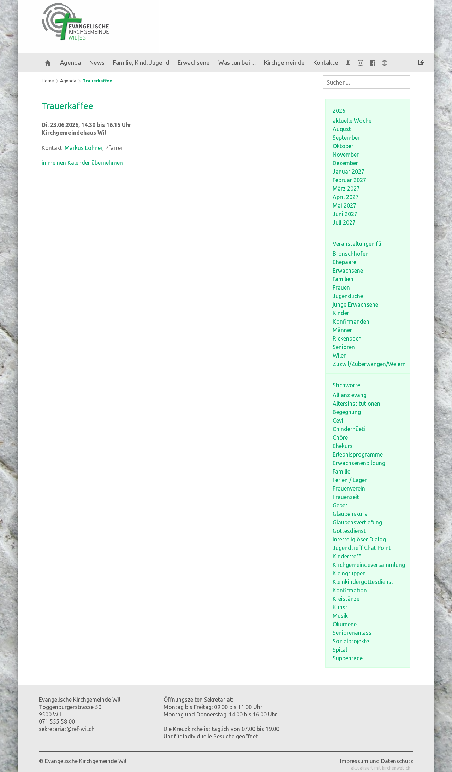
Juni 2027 (345, 214)
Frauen (341, 287)
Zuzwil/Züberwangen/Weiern (369, 364)
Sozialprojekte (351, 641)
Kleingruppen (349, 573)
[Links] (385, 62)
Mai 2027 (344, 205)
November (346, 154)
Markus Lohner (83, 148)
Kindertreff (347, 556)
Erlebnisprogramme (358, 454)
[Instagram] (361, 62)
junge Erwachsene (355, 304)
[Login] (421, 63)
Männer (342, 330)
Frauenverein (349, 488)
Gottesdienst (349, 531)
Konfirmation (350, 590)
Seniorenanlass (352, 632)
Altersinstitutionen (356, 403)
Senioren (344, 347)
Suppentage (348, 658)
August (342, 129)
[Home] (48, 62)
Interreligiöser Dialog (359, 539)
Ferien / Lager (350, 480)
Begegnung (347, 412)
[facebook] (373, 62)
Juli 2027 (344, 222)
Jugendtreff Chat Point (362, 548)
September (346, 137)
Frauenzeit (346, 497)
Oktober (343, 146)
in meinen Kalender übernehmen (82, 162)
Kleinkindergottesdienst (363, 582)
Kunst (340, 607)
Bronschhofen (351, 253)
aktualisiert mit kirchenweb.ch (380, 768)
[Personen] (349, 62)
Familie (341, 471)
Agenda (70, 62)
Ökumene (345, 624)
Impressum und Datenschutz (376, 761)
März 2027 (346, 188)
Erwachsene (348, 270)
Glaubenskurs (350, 514)
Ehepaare (344, 262)
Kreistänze (346, 599)
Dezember (345, 163)
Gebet (340, 505)
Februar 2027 (349, 180)
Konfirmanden (351, 321)
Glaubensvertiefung (357, 522)
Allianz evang (350, 395)
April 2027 (346, 197)
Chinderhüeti (349, 429)
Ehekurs (343, 446)
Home (48, 80)
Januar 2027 (348, 171)
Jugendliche (348, 296)
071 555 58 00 (57, 721)
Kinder (341, 313)
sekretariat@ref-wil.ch (67, 729)
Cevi (338, 420)
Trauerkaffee (97, 80)
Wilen (340, 355)
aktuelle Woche (352, 120)
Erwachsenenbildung (359, 463)
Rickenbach (347, 338)
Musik (340, 616)
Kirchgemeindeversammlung (369, 565)
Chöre (340, 437)
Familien (343, 279)
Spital (340, 649)
